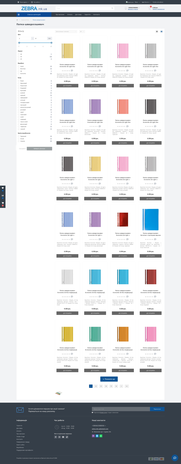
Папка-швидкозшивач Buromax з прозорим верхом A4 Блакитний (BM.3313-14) (151, 235)
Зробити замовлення (159, 9)
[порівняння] (76, 41)
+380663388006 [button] (98, 426)
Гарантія (87, 14)
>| (126, 386)
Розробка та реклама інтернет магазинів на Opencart (31, 458)
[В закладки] (76, 38)
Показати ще (110, 379)
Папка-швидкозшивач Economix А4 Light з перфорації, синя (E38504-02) (67, 235)
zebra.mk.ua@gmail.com (100, 429)
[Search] (112, 8)
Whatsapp (100, 435)
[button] (2, 204)
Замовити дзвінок (133, 9)
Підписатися (157, 409)
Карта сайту (20, 445)
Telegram (97, 435)
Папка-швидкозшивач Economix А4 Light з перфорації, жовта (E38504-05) (95, 179)
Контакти (96, 14)
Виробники (20, 447)
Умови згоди (103, 412)
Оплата (69, 14)
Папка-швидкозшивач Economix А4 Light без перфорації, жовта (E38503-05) (67, 66)
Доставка (78, 14)
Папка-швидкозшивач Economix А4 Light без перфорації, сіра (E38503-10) (150, 66)
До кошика (67, 86)
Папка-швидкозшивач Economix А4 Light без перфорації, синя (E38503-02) (67, 122)
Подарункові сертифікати (24, 450)
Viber (93, 435)
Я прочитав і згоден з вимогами (105, 412)
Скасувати (22, 148)
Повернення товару (22, 442)
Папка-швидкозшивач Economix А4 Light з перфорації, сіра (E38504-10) (150, 179)
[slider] (19, 43)
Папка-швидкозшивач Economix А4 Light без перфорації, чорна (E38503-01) (150, 122)
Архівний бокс (25, 20)
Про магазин (60, 14)
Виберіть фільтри (39, 148)
